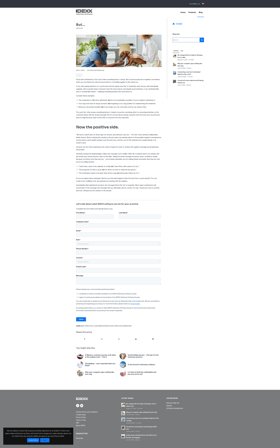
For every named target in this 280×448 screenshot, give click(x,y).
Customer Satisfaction (104, 326)
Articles (79, 28)
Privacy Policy (81, 417)
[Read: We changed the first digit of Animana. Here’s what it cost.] (175, 56)
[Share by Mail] (152, 339)
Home (178, 24)
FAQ (77, 423)
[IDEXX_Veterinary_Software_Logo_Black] (84, 12)
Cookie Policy (81, 415)
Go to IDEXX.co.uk (194, 4)
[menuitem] (194, 4)
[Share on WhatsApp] (118, 339)
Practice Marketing (123, 326)
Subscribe (79, 438)
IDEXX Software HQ (96, 70)
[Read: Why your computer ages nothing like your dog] (175, 65)
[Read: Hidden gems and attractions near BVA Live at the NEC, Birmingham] (123, 436)
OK (45, 440)
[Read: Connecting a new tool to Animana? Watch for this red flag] (175, 73)
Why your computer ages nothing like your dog (141, 412)
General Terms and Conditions (87, 412)
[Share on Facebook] (84, 339)
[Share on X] (101, 339)
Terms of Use (81, 420)
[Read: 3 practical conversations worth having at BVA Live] (175, 81)
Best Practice (87, 326)
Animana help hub (172, 403)
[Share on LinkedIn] (135, 339)
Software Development (174, 408)
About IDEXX (80, 426)
